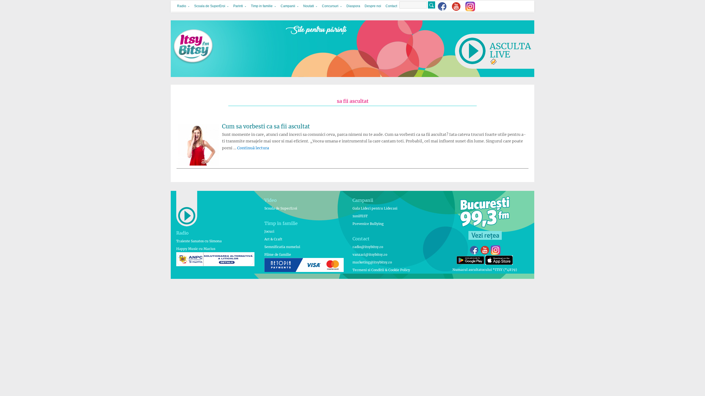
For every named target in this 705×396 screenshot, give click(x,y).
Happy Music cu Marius (195, 249)
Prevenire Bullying (368, 224)
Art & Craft (273, 239)
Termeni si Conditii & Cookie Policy (381, 270)
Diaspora (353, 6)
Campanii (288, 6)
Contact (391, 6)
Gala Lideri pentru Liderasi (374, 208)
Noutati (308, 6)
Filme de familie (277, 254)
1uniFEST (360, 216)
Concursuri (330, 6)
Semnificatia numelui (282, 247)
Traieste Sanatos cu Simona (199, 241)
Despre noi (373, 6)
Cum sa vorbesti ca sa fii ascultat (266, 126)
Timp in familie (262, 6)
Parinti (238, 6)
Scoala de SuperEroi (209, 6)
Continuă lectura (253, 147)
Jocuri (269, 231)
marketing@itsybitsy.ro (372, 262)
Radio (181, 6)
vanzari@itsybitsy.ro (369, 254)
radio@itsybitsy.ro (367, 247)
